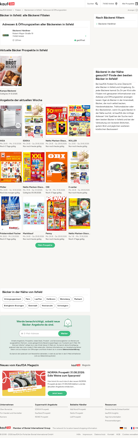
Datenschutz (99, 434)
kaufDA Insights (111, 413)
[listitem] (11, 74)
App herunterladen (113, 417)
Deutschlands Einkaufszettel (117, 409)
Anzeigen (131, 10)
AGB (118, 434)
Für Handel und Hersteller (11, 413)
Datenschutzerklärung (71, 349)
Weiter (64, 333)
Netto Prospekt (76, 413)
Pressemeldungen (112, 421)
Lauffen (38, 299)
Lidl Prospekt (75, 417)
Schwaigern (62, 306)
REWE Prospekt (41, 417)
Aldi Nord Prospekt (78, 409)
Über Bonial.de (6, 409)
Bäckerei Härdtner (107, 24)
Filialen (18, 10)
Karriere (3, 417)
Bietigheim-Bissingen (14, 306)
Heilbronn (50, 299)
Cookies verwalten (130, 434)
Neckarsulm (47, 306)
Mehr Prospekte (45, 245)
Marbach (78, 299)
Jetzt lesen (57, 393)
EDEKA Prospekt (42, 409)
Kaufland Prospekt (42, 413)
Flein (28, 299)
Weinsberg (65, 299)
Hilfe (79, 434)
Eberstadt (32, 306)
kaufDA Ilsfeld (6, 10)
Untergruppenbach (12, 299)
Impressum (87, 434)
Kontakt (111, 434)
